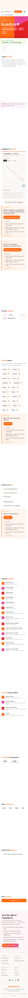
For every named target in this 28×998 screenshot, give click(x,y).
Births (9, 160)
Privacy (16, 993)
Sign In (3, 972)
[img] (14, 174)
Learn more (9, 235)
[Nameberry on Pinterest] (15, 980)
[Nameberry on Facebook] (12, 980)
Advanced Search (19, 960)
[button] (14, 900)
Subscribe (18, 11)
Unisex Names (5, 963)
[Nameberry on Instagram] (18, 980)
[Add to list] (18, 24)
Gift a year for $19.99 (10, 945)
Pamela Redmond (7, 20)
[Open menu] (24, 11)
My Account (5, 975)
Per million (14, 160)
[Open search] (12, 11)
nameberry (14, 986)
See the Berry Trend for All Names (14, 202)
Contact (17, 975)
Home (3, 14)
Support (14, 995)
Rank (5, 160)
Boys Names (5, 960)
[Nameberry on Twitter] (10, 980)
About (16, 972)
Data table (7, 190)
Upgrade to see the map (11, 217)
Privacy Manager (22, 993)
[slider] (22, 186)
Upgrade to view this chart (12, 249)
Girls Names (5, 958)
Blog (16, 969)
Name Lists (18, 958)
